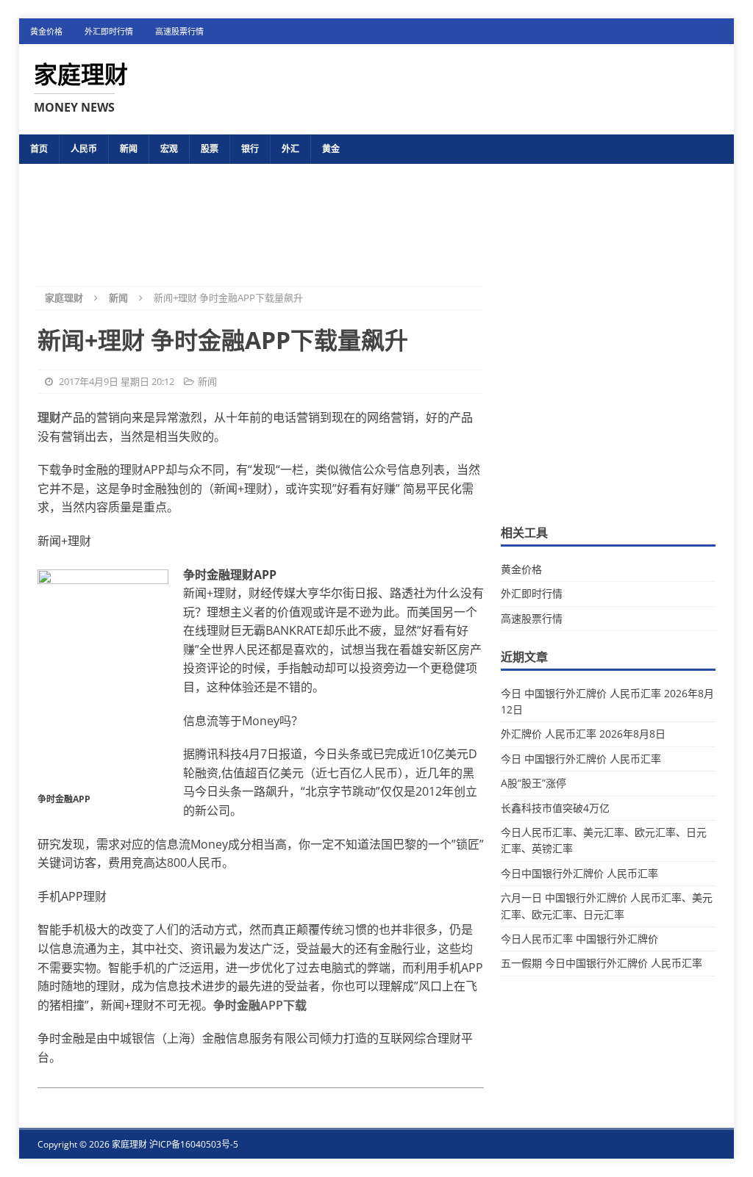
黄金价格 (46, 31)
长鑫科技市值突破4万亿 (555, 808)
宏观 (169, 149)
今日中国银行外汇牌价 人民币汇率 (579, 873)
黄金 (331, 149)
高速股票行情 (179, 31)
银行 (250, 149)
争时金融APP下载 (260, 1005)
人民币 (84, 149)
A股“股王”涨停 (533, 783)
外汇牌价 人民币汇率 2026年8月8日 (583, 734)
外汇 (290, 149)
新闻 (129, 149)
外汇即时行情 (109, 31)
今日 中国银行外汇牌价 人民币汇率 (581, 759)
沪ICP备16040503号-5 (193, 1144)
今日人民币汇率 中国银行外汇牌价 (579, 939)
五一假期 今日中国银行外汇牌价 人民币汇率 (601, 963)
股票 (209, 149)
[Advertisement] (376, 213)
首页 (39, 149)
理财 (49, 417)
